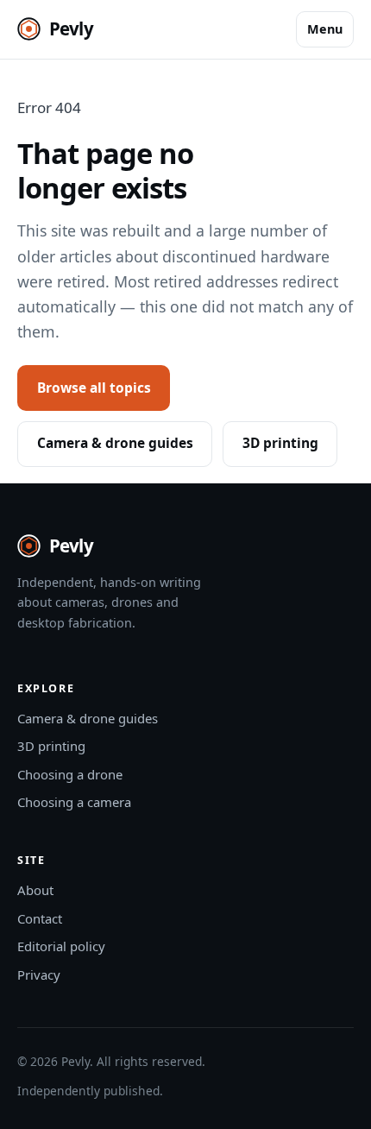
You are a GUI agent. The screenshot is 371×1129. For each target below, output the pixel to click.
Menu (325, 29)
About (35, 890)
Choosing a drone (70, 774)
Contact (39, 918)
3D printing (280, 442)
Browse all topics (94, 387)
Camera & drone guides (115, 442)
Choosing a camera (74, 801)
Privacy (38, 974)
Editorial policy (61, 946)
